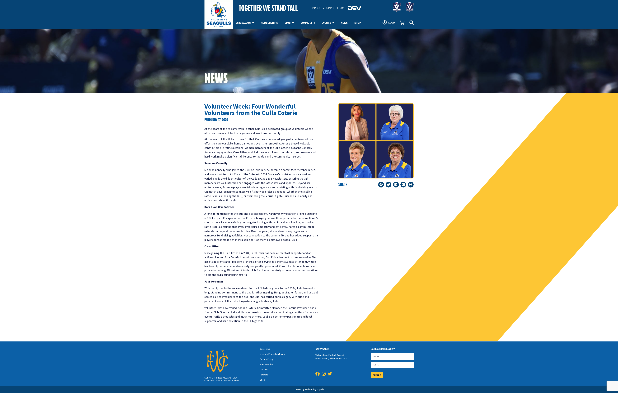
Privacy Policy (266, 359)
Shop (357, 22)
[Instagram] (324, 374)
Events (326, 22)
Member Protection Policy (272, 354)
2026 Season (243, 22)
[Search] (411, 23)
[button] (381, 184)
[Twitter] (330, 374)
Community (308, 22)
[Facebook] (317, 374)
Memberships (269, 22)
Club (288, 22)
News (344, 22)
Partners (264, 374)
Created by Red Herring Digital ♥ (309, 389)
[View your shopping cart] (402, 23)
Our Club (264, 369)
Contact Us (265, 348)
